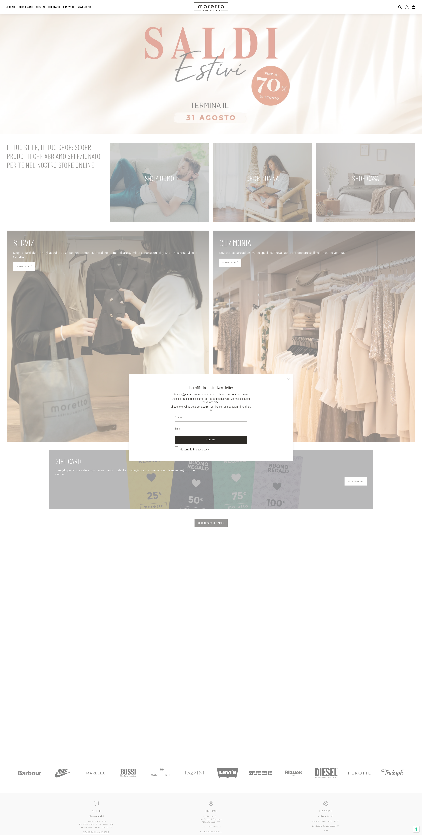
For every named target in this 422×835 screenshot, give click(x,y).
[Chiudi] (288, 379)
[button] (25, 7)
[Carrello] (413, 7)
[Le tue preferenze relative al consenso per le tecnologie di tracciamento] (416, 829)
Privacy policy (201, 449)
